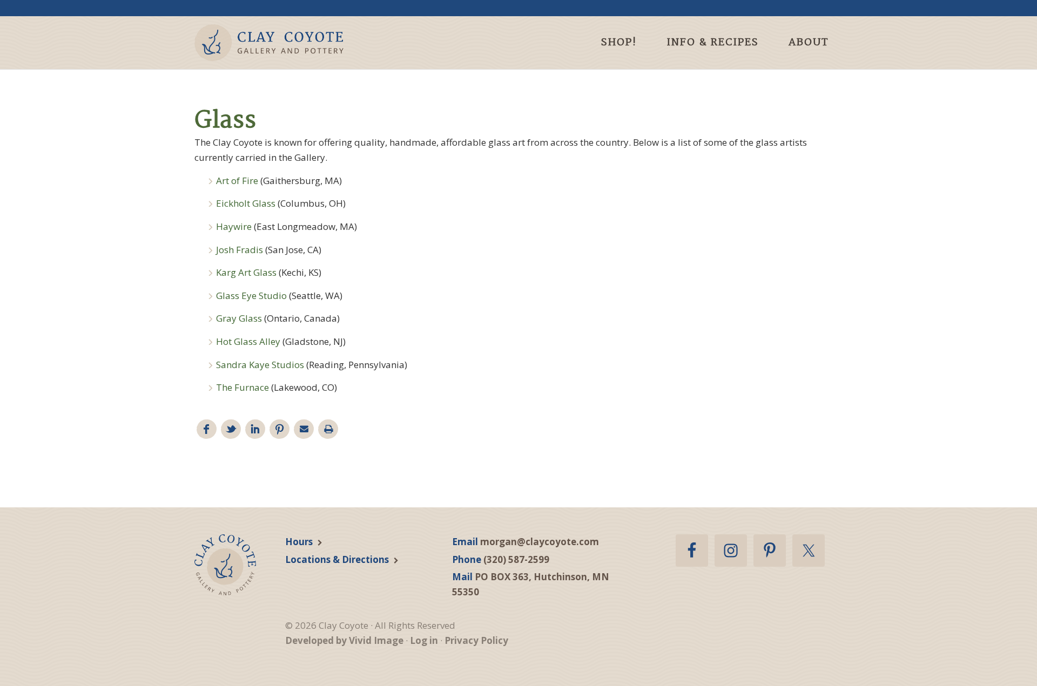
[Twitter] (231, 429)
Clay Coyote (287, 42)
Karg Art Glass (246, 272)
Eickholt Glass (247, 203)
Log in (424, 640)
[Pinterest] (279, 429)
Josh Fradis (239, 249)
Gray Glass (239, 318)
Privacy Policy (476, 640)
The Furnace (242, 387)
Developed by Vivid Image (344, 640)
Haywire (235, 226)
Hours (299, 541)
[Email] (304, 429)
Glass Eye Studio (251, 295)
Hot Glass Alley (248, 341)
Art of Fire (237, 180)
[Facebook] (206, 429)
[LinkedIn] (255, 429)
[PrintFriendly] (328, 429)
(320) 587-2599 (516, 559)
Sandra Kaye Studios (260, 364)
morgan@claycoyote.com (539, 541)
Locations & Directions (337, 559)
